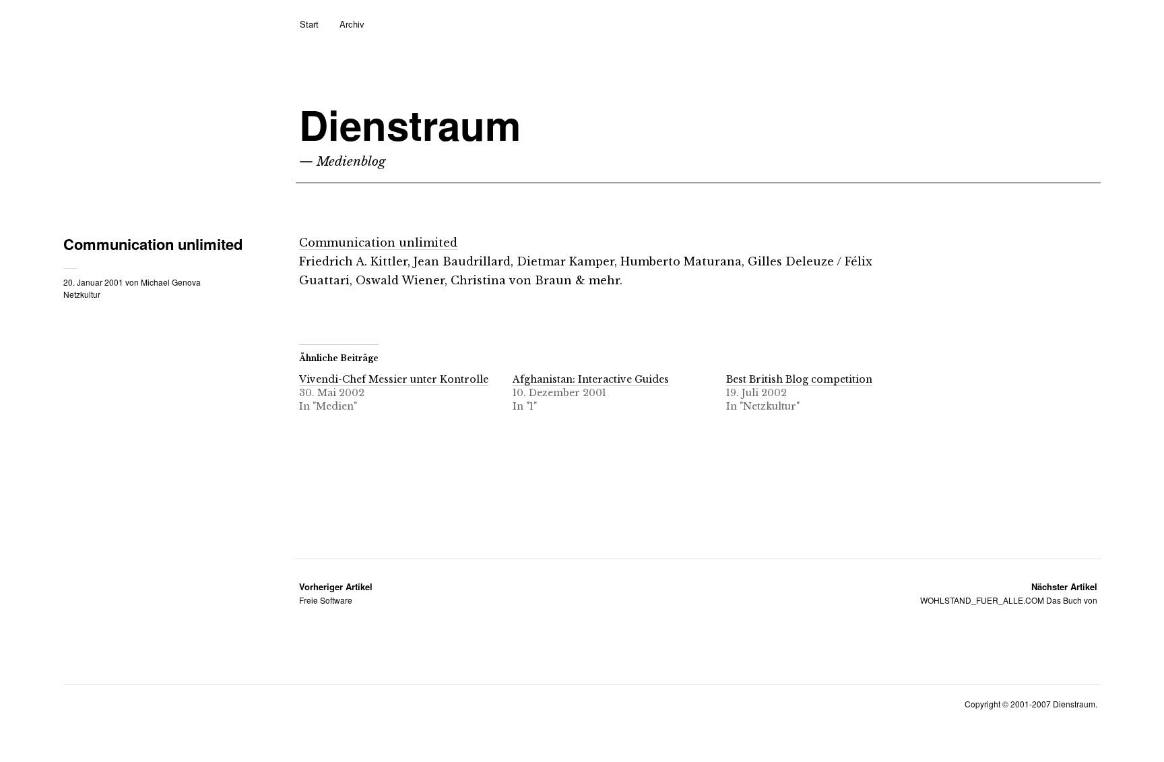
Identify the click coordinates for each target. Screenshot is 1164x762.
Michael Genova (171, 282)
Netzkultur (81, 294)
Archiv (352, 24)
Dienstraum (410, 124)
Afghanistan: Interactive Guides (591, 379)
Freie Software (336, 593)
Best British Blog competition (799, 379)
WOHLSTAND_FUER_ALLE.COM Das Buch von (1008, 593)
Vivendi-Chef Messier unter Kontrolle (393, 379)
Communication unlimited (378, 242)
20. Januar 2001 (93, 282)
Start (309, 24)
